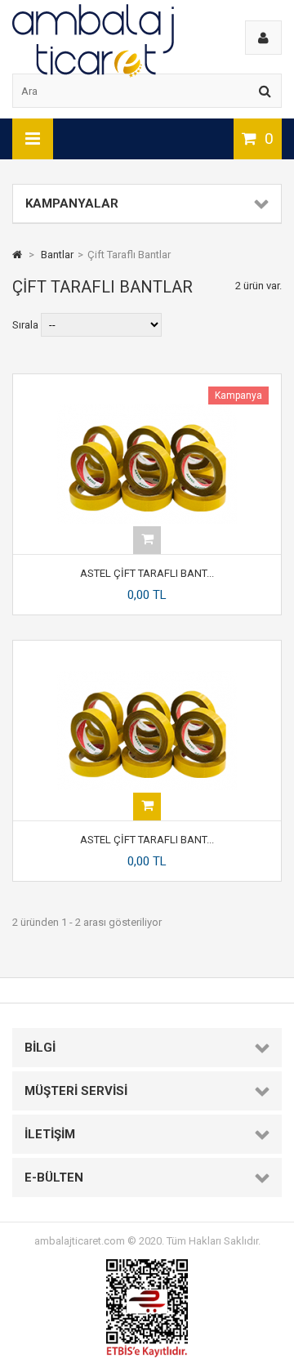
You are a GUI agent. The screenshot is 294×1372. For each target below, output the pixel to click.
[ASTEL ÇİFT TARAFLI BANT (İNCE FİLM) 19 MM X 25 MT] (147, 647)
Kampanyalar (71, 203)
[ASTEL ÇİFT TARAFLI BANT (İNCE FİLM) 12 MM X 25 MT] (147, 380)
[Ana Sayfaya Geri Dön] (17, 254)
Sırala (25, 325)
